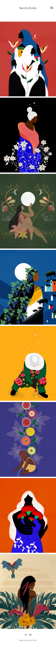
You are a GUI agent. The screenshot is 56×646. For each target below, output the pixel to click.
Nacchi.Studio (28, 8)
